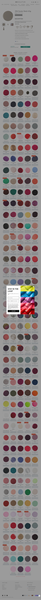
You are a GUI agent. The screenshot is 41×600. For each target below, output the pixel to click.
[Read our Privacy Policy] (18, 305)
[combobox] (10, 301)
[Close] (34, 287)
